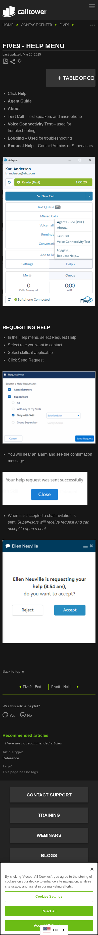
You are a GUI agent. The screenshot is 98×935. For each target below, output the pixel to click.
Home (8, 24)
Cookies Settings (48, 896)
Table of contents (79, 78)
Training (49, 815)
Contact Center (37, 24)
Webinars (49, 835)
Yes (12, 715)
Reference (11, 758)
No (29, 715)
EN (55, 930)
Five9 (65, 24)
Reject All (49, 911)
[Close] (91, 869)
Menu (91, 6)
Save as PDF (5, 61)
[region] (49, 898)
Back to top (11, 671)
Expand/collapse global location (92, 23)
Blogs (49, 855)
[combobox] (54, 930)
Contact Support (49, 794)
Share (12, 62)
